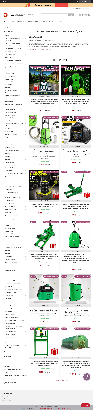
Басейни (7, 225)
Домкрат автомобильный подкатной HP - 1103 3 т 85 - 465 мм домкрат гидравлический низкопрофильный (76, 206)
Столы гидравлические (11, 305)
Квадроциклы (9, 286)
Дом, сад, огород (9, 176)
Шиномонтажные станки (11, 317)
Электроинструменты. (11, 70)
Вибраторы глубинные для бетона (14, 320)
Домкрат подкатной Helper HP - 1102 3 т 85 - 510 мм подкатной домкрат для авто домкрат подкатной (44, 257)
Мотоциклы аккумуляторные (13, 289)
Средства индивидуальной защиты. (12, 95)
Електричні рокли (10, 228)
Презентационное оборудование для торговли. (14, 39)
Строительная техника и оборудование (11, 193)
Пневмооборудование (11, 337)
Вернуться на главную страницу (40, 49)
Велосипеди (8, 128)
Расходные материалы (11, 134)
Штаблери (7, 156)
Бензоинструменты (10, 244)
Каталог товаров (17, 21)
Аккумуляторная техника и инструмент (12, 346)
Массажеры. (8, 35)
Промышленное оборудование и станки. (14, 124)
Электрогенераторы (10, 331)
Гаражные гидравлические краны (14, 63)
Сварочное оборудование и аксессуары (12, 236)
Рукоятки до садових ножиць (13, 186)
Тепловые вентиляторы (11, 273)
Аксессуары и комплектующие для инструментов (13, 108)
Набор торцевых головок (12, 150)
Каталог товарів (9, 162)
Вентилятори (8, 189)
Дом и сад (7, 250)
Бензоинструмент (10, 144)
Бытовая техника (9, 131)
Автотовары (8, 170)
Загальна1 (7, 120)
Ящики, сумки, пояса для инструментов (11, 100)
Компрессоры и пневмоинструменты (10, 232)
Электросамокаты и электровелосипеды (10, 269)
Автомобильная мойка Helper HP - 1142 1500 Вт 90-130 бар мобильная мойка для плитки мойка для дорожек (76, 102)
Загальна (7, 140)
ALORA (5, 21)
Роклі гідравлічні (9, 153)
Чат (87, 405)
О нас (59, 21)
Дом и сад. (8, 87)
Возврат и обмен (33, 21)
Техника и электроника (11, 219)
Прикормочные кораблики (12, 283)
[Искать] (71, 14)
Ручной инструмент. (10, 76)
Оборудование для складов (12, 180)
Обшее (6, 137)
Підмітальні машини (10, 200)
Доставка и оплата (48, 21)
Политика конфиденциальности (62, 408)
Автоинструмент (9, 295)
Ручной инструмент (10, 206)
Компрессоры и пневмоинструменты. (11, 80)
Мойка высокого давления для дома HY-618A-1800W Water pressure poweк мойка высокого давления (44, 102)
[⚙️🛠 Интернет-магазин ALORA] (8, 14)
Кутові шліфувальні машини (12, 67)
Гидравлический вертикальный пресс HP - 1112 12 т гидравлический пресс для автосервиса (44, 363)
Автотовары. (8, 84)
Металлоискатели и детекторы (13, 104)
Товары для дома (10, 147)
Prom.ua (54, 406)
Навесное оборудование (12, 280)
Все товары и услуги (60, 380)
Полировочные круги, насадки (13, 241)
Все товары (8, 302)
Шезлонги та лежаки (10, 314)
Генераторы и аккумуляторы (13, 197)
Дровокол (8, 57)
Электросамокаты (10, 323)
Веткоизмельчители (10, 292)
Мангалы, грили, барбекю (12, 215)
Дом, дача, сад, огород (11, 262)
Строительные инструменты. (13, 48)
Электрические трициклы (12, 112)
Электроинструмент (10, 54)
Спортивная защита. (10, 51)
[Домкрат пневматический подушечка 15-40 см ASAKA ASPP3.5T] (44, 185)
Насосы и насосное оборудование (10, 166)
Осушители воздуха (10, 277)
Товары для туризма (10, 209)
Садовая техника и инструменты (14, 173)
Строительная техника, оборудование (11, 116)
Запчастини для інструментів (13, 247)
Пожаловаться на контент (46, 408)
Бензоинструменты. (10, 73)
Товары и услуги (8, 31)
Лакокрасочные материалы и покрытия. (13, 44)
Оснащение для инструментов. (13, 60)
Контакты (5, 396)
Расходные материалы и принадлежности (11, 91)
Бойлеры (7, 222)
